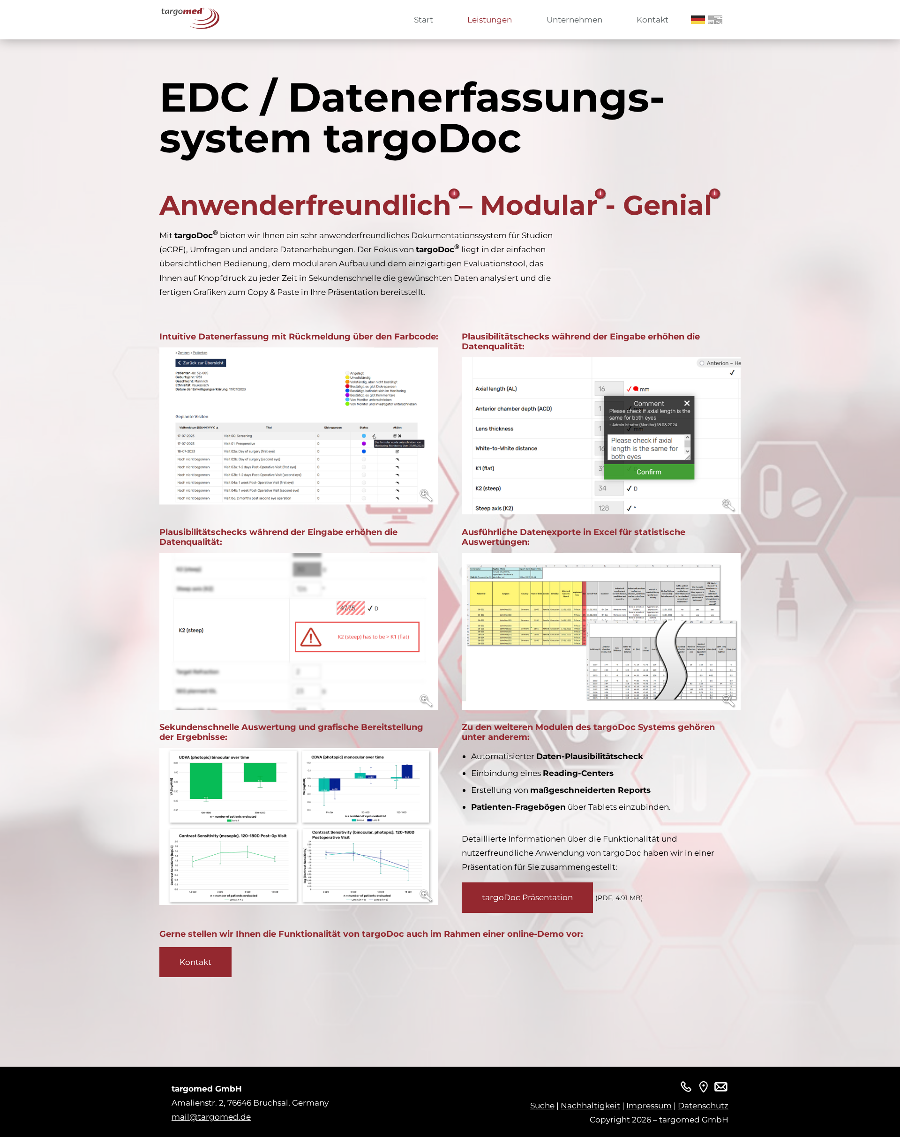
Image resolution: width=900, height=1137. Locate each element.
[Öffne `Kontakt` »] (703, 1089)
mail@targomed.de (211, 1117)
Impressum (649, 1105)
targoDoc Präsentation (527, 897)
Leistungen (489, 19)
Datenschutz (703, 1105)
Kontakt (652, 19)
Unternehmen (574, 19)
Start (423, 19)
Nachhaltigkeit (590, 1105)
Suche (542, 1105)
